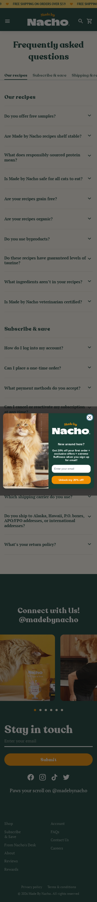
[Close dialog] (90, 417)
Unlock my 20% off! (71, 479)
